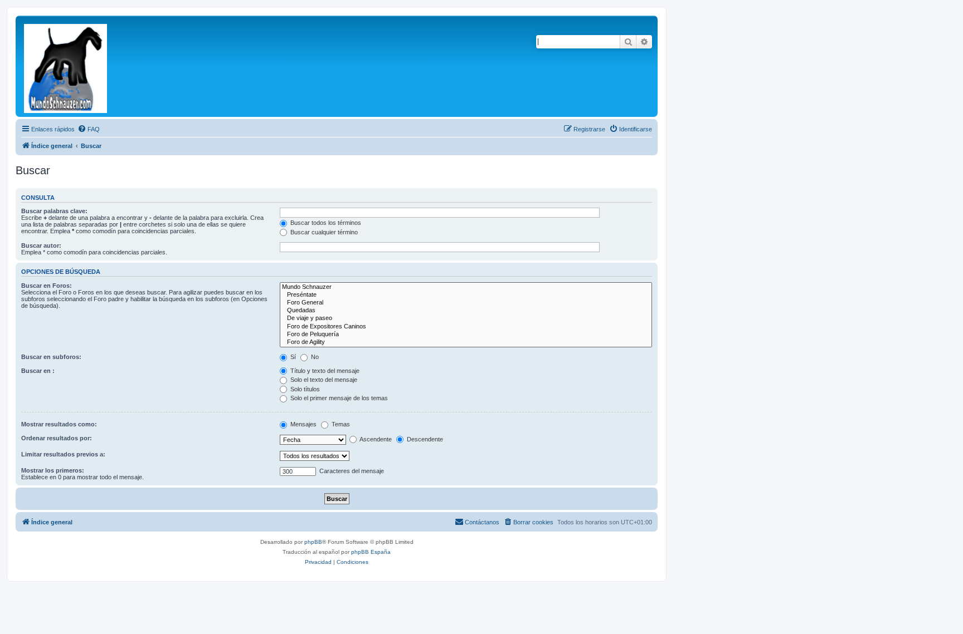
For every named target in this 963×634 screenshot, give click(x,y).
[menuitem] (88, 129)
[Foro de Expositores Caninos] (466, 327)
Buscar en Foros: (46, 285)
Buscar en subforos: (51, 356)
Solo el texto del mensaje (323, 379)
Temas (340, 424)
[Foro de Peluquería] (466, 334)
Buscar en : (38, 370)
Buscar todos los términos (325, 222)
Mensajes (303, 424)
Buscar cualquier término (323, 232)
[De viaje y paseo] (466, 318)
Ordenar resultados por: (56, 438)
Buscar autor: (41, 245)
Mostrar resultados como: (59, 424)
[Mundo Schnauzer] (466, 287)
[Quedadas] (466, 310)
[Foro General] (466, 303)
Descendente (424, 439)
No (314, 356)
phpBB (313, 542)
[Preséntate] (466, 295)
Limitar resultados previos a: (63, 454)
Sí (292, 356)
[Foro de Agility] (466, 342)
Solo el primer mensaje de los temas (338, 398)
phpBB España (371, 552)
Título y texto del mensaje (324, 370)
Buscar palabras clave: (54, 211)
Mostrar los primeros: (52, 470)
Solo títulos (304, 389)
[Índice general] (66, 66)
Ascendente (375, 439)
